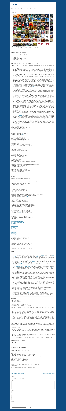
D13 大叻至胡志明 (14, 233)
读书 (12, 8)
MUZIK (24, 8)
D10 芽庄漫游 (13, 229)
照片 (28, 196)
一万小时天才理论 (25, 253)
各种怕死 (29, 292)
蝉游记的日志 (16, 219)
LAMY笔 (51, 267)
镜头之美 (31, 8)
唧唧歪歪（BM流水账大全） (24, 367)
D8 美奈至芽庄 (13, 227)
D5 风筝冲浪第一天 (14, 223)
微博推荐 (22, 219)
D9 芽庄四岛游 (13, 228)
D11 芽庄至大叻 (14, 231)
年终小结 (32, 367)
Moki (35, 8)
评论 (12, 380)
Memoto (32, 269)
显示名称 (13, 390)
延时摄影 (20, 115)
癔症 (23, 134)
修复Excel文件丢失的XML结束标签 (48, 373)
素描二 (16, 256)
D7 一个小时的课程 (14, 226)
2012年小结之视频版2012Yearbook (17, 373)
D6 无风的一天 (13, 224)
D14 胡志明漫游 (14, 234)
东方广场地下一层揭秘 (19, 266)
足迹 (21, 8)
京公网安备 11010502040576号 (16, 407)
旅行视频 (20, 212)
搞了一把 (15, 282)
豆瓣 (27, 8)
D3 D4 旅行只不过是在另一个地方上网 (17, 222)
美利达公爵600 (20, 263)
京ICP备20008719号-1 (23, 407)
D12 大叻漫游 (13, 232)
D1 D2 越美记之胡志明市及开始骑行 (17, 221)
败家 (18, 8)
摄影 (15, 8)
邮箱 (12, 394)
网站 (12, 397)
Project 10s (36, 256)
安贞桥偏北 (14, 4)
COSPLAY (42, 286)
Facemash (33, 261)
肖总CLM (25, 266)
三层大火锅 (33, 86)
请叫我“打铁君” (30, 266)
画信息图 (42, 255)
